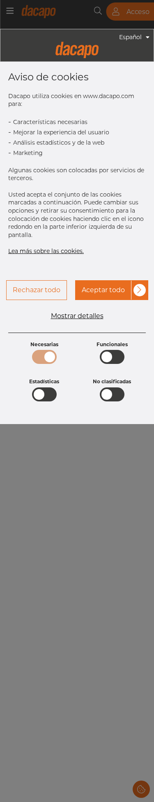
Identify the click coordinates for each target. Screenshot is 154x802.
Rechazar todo (36, 290)
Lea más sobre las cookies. (46, 251)
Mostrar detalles (77, 316)
